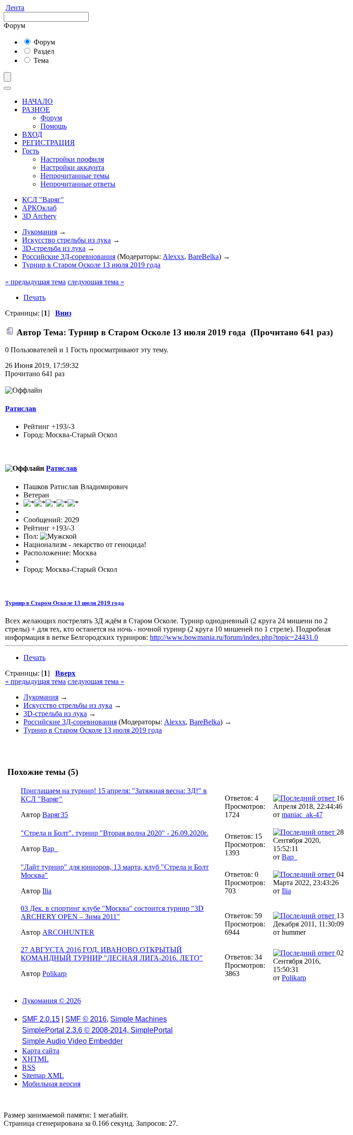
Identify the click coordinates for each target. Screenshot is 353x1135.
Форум (43, 42)
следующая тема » (96, 282)
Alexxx (173, 256)
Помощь (53, 126)
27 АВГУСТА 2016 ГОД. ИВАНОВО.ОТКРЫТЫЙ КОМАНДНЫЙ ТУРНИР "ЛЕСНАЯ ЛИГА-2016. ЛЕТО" (112, 954)
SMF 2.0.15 (41, 1019)
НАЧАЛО (37, 101)
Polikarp (54, 973)
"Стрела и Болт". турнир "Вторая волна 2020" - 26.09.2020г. (114, 833)
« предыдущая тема (35, 282)
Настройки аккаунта (72, 167)
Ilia (46, 891)
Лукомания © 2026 (51, 1001)
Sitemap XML (43, 1075)
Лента (15, 7)
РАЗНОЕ (36, 109)
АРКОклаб (39, 208)
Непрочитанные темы (74, 176)
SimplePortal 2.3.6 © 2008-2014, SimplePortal (97, 1030)
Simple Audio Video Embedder (72, 1041)
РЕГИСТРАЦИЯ (48, 143)
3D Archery (39, 216)
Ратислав (20, 408)
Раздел (43, 51)
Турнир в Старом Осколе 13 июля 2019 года (64, 602)
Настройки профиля (72, 159)
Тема (40, 60)
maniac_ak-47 (302, 815)
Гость (30, 151)
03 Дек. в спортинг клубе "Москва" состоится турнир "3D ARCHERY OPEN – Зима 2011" (112, 912)
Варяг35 (55, 815)
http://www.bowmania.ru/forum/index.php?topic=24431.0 (234, 637)
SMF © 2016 (86, 1019)
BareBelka (203, 256)
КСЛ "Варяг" (43, 199)
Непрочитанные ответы (77, 184)
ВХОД (32, 134)
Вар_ (50, 849)
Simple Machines (138, 1019)
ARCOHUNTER (68, 932)
